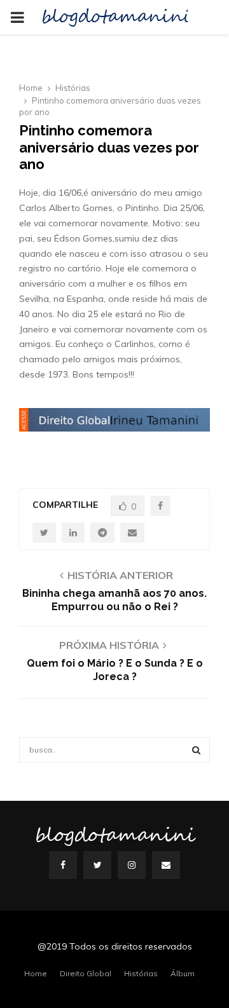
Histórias (141, 973)
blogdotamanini (115, 17)
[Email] (166, 865)
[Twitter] (97, 865)
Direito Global (85, 973)
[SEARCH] (196, 750)
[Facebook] (63, 865)
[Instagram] (132, 865)
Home (35, 973)
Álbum (182, 973)
